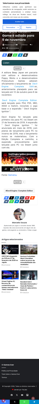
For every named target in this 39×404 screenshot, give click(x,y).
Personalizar (10, 27)
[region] (19, 16)
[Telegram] (19, 55)
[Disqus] (19, 326)
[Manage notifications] (33, 398)
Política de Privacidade (10, 371)
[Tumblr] (21, 197)
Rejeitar (28, 27)
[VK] (6, 201)
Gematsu (12, 175)
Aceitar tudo (19, 21)
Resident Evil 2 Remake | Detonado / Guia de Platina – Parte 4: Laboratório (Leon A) (28, 286)
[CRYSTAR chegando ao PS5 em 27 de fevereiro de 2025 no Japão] (10, 249)
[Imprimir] (26, 201)
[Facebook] (4, 55)
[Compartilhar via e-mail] (25, 55)
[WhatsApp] (14, 55)
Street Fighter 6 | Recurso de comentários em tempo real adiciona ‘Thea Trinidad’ (10, 285)
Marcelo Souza (9, 45)
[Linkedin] (16, 197)
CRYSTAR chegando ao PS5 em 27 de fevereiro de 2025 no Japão (10, 259)
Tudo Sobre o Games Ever (11, 374)
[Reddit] (32, 197)
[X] (9, 55)
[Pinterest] (26, 197)
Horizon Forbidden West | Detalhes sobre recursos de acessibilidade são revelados (28, 260)
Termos (4, 377)
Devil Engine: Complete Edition (20, 191)
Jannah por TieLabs (20, 390)
